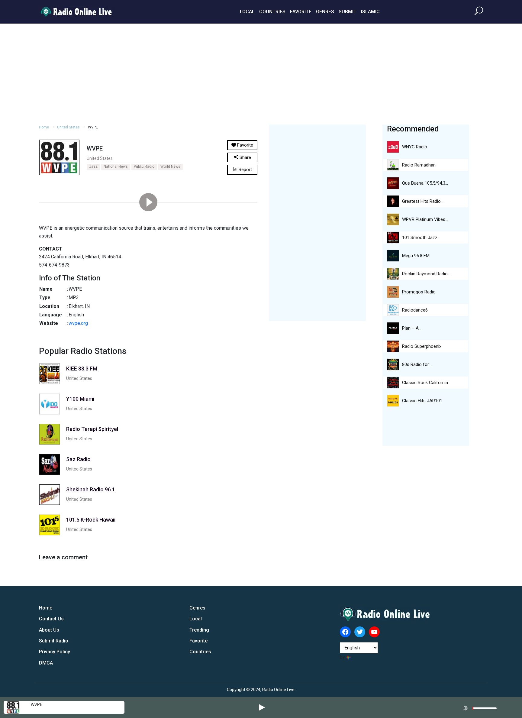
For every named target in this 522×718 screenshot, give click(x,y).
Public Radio (144, 166)
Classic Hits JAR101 (422, 400)
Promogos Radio (419, 292)
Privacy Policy (54, 652)
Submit (347, 12)
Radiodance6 (415, 310)
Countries (272, 12)
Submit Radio (53, 641)
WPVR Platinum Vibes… (425, 219)
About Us (49, 630)
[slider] (484, 709)
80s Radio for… (416, 364)
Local (247, 12)
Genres (325, 12)
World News (170, 166)
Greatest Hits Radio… (422, 201)
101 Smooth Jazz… (421, 237)
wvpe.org (78, 323)
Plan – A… (411, 328)
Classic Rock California (425, 382)
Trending (199, 630)
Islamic (370, 12)
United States (68, 127)
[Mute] (466, 707)
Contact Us (51, 619)
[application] (481, 707)
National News (116, 166)
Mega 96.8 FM (416, 255)
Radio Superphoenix (421, 346)
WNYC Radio (414, 147)
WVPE (37, 704)
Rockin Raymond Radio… (426, 274)
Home (44, 127)
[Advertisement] (261, 73)
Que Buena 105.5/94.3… (425, 183)
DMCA (46, 663)
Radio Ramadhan (419, 165)
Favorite (300, 12)
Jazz (93, 166)
